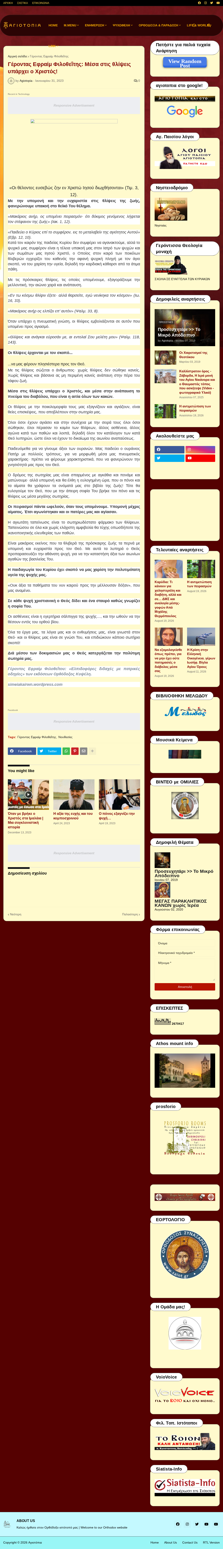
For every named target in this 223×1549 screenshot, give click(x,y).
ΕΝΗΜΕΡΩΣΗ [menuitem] (94, 25)
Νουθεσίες (65, 737)
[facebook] (199, 3)
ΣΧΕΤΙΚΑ (22, 3)
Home (154, 1542)
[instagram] (205, 3)
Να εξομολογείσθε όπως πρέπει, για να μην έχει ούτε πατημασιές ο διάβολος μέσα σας (168, 660)
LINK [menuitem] (52, 46)
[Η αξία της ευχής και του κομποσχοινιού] (74, 794)
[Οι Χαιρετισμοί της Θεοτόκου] (165, 358)
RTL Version (211, 1542)
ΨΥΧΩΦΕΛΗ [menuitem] (121, 25)
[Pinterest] (75, 751)
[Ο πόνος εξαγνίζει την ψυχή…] (119, 794)
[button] (194, 25)
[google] (169, 466)
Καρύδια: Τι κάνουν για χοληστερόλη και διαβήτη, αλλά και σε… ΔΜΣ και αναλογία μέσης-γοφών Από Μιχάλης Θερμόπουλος (168, 599)
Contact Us (190, 1542)
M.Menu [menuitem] (70, 25)
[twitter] (211, 3)
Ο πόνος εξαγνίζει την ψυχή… (117, 816)
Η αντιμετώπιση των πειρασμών (195, 408)
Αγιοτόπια (35, 1542)
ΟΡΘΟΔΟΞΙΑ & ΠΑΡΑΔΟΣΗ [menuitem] (158, 25)
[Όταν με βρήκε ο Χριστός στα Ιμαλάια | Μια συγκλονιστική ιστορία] (28, 794)
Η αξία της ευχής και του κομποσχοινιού (73, 816)
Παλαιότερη (130, 914)
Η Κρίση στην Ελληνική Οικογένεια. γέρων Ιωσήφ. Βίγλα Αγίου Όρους (201, 658)
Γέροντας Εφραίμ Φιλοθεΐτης (36, 737)
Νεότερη (15, 914)
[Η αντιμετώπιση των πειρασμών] (165, 411)
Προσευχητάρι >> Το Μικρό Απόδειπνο (179, 332)
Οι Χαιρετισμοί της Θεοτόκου (193, 355)
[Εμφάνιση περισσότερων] (92, 751)
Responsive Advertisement (74, 105)
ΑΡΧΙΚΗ (8, 3)
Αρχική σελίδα (17, 56)
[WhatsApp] (66, 751)
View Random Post (184, 62)
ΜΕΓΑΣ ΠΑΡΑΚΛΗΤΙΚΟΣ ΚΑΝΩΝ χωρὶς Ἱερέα (181, 903)
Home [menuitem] (53, 25)
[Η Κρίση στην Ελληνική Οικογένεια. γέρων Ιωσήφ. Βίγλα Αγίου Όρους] (201, 637)
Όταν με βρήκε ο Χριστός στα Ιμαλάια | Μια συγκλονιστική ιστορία (25, 820)
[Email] (83, 751)
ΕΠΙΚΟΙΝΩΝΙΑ (40, 3)
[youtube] (218, 3)
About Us (170, 1542)
